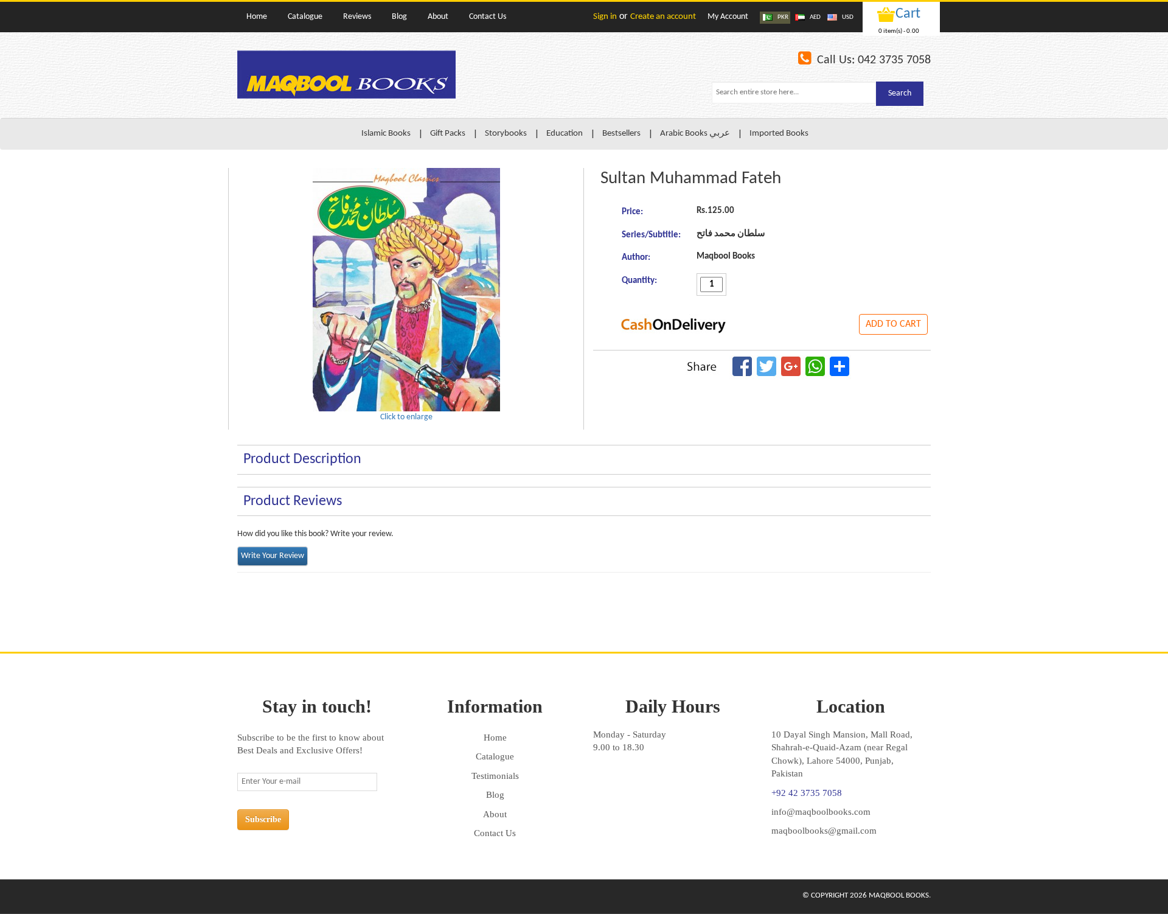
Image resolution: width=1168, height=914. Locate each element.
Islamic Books (386, 133)
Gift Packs (447, 133)
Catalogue (495, 756)
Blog (495, 795)
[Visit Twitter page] (273, 896)
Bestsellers (621, 133)
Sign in (605, 16)
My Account (727, 16)
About (495, 814)
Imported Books (778, 133)
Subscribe (263, 819)
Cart (907, 14)
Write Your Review (272, 555)
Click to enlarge (406, 417)
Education (564, 133)
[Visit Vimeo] (298, 896)
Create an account (663, 16)
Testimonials (495, 776)
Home (495, 737)
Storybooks (506, 133)
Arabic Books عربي (695, 133)
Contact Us (495, 833)
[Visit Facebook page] (248, 896)
